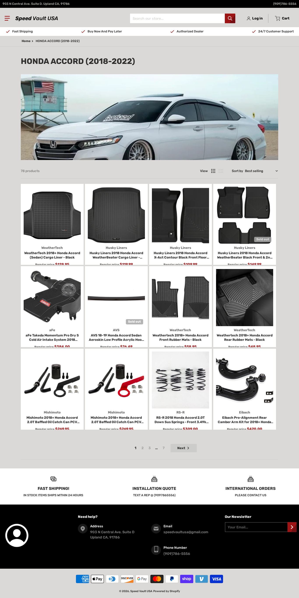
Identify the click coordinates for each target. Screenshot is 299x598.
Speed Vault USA (141, 591)
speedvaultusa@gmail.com (186, 532)
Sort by (237, 171)
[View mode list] (221, 171)
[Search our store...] (230, 18)
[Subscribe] (292, 527)
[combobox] (182, 18)
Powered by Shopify (166, 591)
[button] (7, 18)
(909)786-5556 (284, 4)
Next (181, 448)
